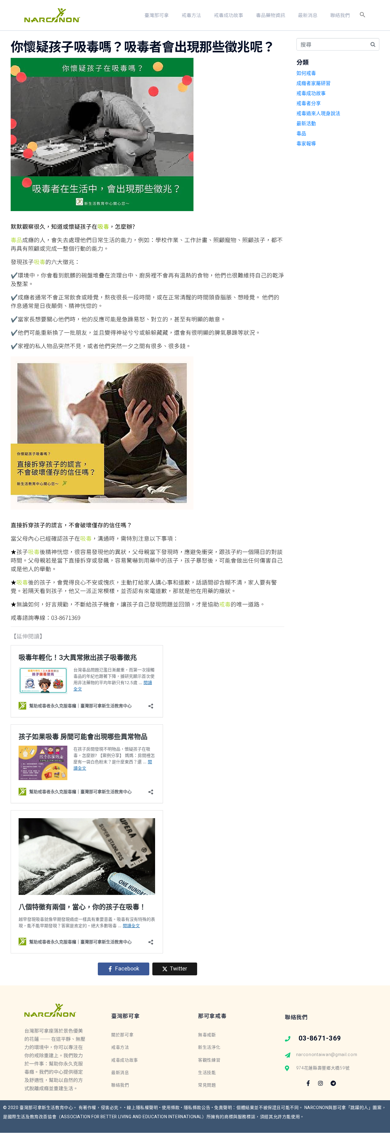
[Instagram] (320, 1083)
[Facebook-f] (308, 1083)
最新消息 (307, 15)
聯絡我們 (340, 15)
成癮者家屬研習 (313, 83)
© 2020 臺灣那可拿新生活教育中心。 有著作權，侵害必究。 (63, 1107)
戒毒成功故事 (228, 15)
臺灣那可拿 (156, 15)
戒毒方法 (191, 15)
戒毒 (225, 604)
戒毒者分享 (308, 103)
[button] (363, 15)
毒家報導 (306, 143)
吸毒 (103, 226)
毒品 (16, 239)
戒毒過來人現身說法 (318, 113)
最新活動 (306, 123)
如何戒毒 (306, 73)
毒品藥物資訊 (270, 15)
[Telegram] (333, 1083)
